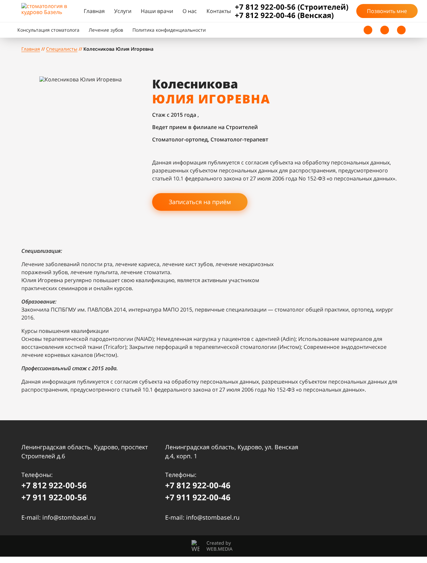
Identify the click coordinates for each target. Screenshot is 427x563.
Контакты (218, 11)
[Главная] (50, 11)
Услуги (122, 11)
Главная (94, 11)
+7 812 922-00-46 (198, 485)
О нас (189, 11)
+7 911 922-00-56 (54, 497)
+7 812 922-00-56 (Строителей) (291, 7)
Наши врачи (157, 11)
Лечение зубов (106, 30)
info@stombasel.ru (69, 517)
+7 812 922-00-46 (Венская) (284, 15)
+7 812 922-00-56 (54, 485)
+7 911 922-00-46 (198, 497)
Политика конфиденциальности (169, 30)
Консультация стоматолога (48, 30)
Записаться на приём (200, 202)
